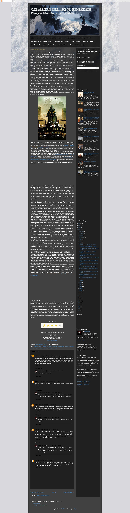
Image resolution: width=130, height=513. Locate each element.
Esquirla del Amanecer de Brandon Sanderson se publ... (89, 249)
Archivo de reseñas (42, 38)
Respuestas (39, 368)
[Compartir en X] (55, 344)
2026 (79, 223)
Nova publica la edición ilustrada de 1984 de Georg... (88, 279)
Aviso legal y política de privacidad (40, 505)
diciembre (81, 231)
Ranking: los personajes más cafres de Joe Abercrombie (91, 154)
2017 (79, 303)
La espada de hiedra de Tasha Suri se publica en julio (88, 264)
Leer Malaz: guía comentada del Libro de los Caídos (90, 145)
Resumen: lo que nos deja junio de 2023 (87, 245)
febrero (81, 288)
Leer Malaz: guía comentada (62, 41)
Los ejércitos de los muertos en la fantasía (88, 246)
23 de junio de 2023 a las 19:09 (51, 355)
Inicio (32, 38)
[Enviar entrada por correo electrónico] (50, 344)
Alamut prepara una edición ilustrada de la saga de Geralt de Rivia (90, 128)
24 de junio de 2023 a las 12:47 (51, 429)
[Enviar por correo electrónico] (52, 344)
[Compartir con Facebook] (56, 344)
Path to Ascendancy (48, 348)
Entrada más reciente (37, 492)
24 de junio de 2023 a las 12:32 (55, 392)
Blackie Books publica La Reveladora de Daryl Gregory (88, 275)
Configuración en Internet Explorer (83, 381)
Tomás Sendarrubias (40, 381)
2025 (79, 225)
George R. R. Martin (88, 41)
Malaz (41, 348)
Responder (37, 365)
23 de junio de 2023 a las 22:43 (53, 381)
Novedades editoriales (56, 38)
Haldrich (37, 460)
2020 (79, 297)
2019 (79, 299)
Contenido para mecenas (84, 38)
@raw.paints (38, 404)
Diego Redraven (39, 355)
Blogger (75, 509)
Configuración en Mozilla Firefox (83, 382)
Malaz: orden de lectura (49, 44)
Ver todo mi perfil (80, 341)
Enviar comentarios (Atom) (43, 495)
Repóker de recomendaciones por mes (41, 41)
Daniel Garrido (42, 371)
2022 (79, 293)
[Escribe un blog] (53, 344)
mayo (80, 282)
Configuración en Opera (81, 385)
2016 (79, 305)
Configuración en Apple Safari (83, 384)
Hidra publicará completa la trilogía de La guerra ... (87, 252)
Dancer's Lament (38, 346)
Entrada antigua (68, 492)
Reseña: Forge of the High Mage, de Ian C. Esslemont (88, 255)
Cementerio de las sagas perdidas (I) (91, 136)
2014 (79, 309)
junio (80, 243)
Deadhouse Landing (35, 147)
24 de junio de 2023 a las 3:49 (48, 404)
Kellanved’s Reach (46, 147)
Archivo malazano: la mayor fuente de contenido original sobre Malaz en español (91, 109)
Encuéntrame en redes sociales (78, 44)
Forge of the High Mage (59, 346)
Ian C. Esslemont (69, 346)
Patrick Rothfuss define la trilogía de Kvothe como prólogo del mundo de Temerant (91, 119)
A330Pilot (63, 509)
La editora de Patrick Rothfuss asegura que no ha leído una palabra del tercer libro (91, 171)
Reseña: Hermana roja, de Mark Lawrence (88, 266)
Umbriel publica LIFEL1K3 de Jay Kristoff (87, 277)
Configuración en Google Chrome (83, 380)
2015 (79, 307)
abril (80, 284)
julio (80, 241)
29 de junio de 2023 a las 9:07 (46, 460)
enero (80, 290)
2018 (79, 301)
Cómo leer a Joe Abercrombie (90, 161)
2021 (79, 295)
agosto (80, 239)
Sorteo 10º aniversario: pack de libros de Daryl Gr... (88, 269)
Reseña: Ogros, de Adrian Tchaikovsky (89, 93)
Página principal (36, 503)
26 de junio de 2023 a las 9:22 (55, 445)
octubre (81, 235)
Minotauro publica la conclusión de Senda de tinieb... (88, 272)
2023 (79, 229)
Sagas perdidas (63, 44)
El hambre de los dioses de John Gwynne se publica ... (88, 261)
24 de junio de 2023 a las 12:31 (55, 371)
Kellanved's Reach (35, 348)
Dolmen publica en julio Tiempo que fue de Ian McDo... (89, 258)
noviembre (81, 233)
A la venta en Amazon (52, 340)
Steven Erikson (76, 41)
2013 (79, 311)
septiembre (82, 237)
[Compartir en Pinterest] (57, 344)
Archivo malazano (70, 38)
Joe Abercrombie (35, 44)
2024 (79, 227)
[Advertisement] (52, 174)
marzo (80, 286)
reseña (55, 348)
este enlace (97, 359)
